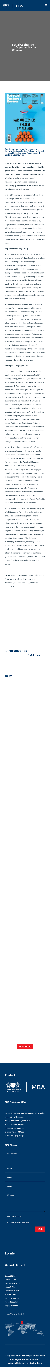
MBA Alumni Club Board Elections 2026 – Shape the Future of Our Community (23, 955)
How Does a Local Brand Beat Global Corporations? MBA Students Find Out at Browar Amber (25, 889)
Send (40, 1229)
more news (25, 1046)
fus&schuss (23, 1355)
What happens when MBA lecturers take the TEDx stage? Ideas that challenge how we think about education (24, 1015)
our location (12, 1153)
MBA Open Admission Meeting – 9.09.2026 (21, 712)
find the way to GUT (15, 1314)
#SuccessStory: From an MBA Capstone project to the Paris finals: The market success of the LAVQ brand (24, 822)
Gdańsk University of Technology (25, 1363)
